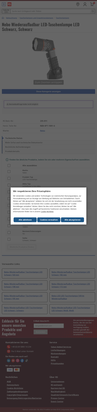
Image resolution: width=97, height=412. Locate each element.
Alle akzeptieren (72, 219)
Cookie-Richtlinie (47, 211)
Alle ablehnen (25, 219)
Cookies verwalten (49, 219)
